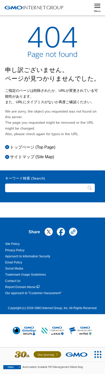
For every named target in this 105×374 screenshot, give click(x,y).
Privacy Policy (14, 250)
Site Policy (12, 244)
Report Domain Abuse (20, 287)
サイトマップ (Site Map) (32, 157)
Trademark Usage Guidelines (25, 274)
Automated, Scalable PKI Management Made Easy (45, 367)
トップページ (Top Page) (32, 147)
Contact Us (12, 281)
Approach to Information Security (27, 256)
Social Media (14, 268)
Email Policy (13, 262)
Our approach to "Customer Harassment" (33, 293)
